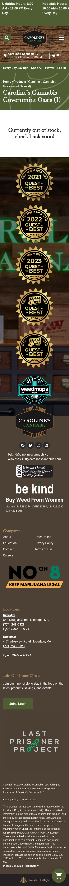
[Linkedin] (46, 445)
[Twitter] (30, 445)
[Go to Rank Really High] (34, 880)
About (7, 537)
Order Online (42, 537)
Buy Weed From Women (34, 500)
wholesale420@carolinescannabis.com (34, 459)
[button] (34, 55)
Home (7, 82)
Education (10, 543)
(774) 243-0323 (14, 624)
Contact (8, 549)
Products (20, 82)
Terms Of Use (28, 799)
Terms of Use (43, 549)
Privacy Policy (43, 543)
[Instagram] (38, 445)
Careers (8, 555)
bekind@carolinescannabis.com (29, 454)
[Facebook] (22, 445)
